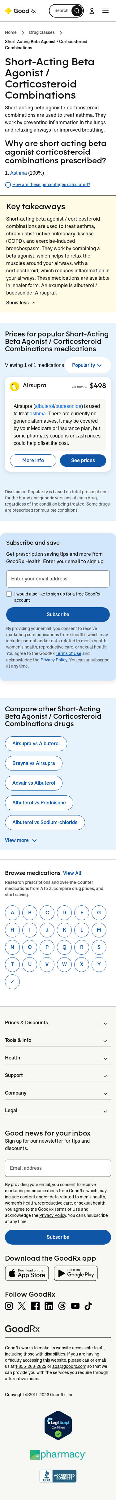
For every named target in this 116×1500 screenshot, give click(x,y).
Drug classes (42, 32)
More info (33, 460)
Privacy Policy (54, 660)
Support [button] (14, 1075)
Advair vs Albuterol (33, 783)
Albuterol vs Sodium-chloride (45, 822)
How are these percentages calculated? (51, 184)
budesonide (68, 406)
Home (11, 32)
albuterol (44, 406)
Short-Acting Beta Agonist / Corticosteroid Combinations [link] (46, 45)
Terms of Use (68, 653)
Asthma (18, 173)
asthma (38, 413)
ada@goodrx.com (69, 1366)
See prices (83, 460)
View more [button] (17, 840)
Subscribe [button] (58, 614)
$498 (98, 385)
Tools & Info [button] (18, 1040)
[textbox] (58, 578)
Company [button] (15, 1093)
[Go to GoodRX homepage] (20, 10)
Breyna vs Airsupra (33, 763)
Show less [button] (17, 302)
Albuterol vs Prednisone (39, 802)
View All (72, 873)
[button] (66, 11)
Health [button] (12, 1058)
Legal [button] (11, 1110)
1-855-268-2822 (30, 1366)
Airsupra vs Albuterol (36, 743)
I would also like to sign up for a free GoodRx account (57, 597)
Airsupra (34, 385)
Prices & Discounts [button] (26, 1022)
